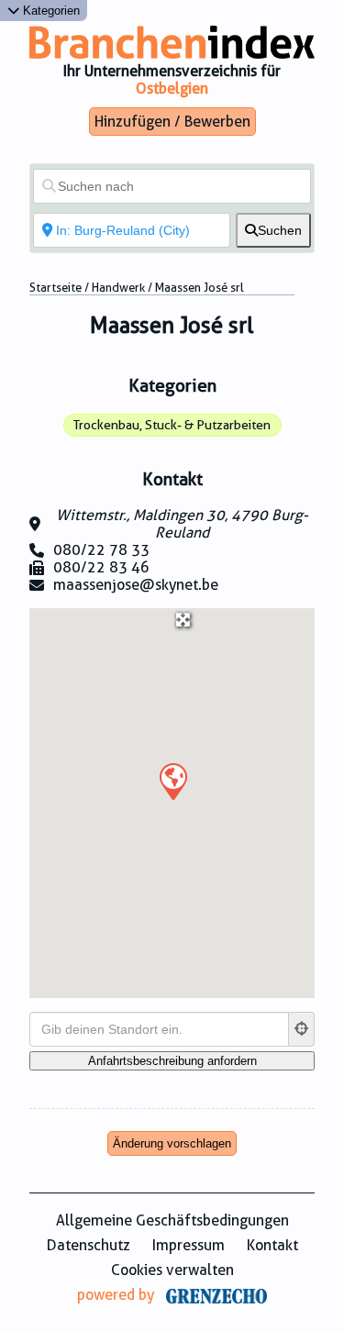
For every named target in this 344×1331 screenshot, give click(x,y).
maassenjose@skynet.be (135, 584)
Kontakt (272, 1245)
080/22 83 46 (101, 567)
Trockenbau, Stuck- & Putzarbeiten (172, 424)
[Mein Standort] (302, 1029)
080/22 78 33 (101, 550)
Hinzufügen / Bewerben (172, 121)
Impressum (188, 1245)
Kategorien (49, 10)
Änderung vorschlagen (172, 1143)
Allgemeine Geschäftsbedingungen (172, 1220)
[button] (172, 780)
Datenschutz (88, 1245)
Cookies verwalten (172, 1270)
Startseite (55, 287)
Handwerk (118, 287)
